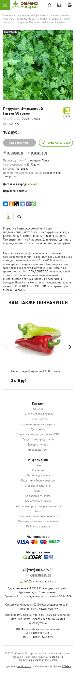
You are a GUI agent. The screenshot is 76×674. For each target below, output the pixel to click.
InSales (66, 666)
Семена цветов (38, 419)
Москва (32, 184)
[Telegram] (22, 204)
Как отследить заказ (38, 501)
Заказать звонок (40, 574)
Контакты (38, 470)
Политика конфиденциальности (38, 516)
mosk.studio (24, 666)
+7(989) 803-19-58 (38, 570)
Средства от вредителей (38, 439)
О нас (38, 465)
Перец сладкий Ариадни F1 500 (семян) (36, 371)
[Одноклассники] (11, 204)
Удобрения (38, 429)
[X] (16, 204)
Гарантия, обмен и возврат (38, 480)
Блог (38, 511)
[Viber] (28, 204)
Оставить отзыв (31, 118)
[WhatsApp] (33, 204)
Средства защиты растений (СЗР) (38, 434)
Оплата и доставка (38, 475)
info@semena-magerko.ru (40, 581)
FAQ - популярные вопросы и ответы (38, 506)
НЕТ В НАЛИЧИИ (19, 142)
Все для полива (38, 444)
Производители (38, 449)
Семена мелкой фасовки (38, 413)
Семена (38, 408)
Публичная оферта (38, 526)
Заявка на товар (59, 142)
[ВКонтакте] (5, 204)
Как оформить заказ (38, 495)
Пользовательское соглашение (38, 521)
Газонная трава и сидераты (38, 424)
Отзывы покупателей (38, 485)
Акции (38, 490)
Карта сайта (55, 656)
